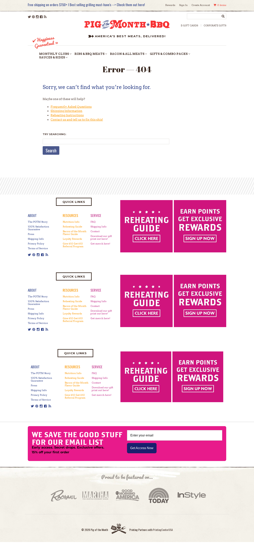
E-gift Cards (189, 25)
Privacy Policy (36, 243)
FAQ (92, 221)
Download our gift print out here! (101, 237)
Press (31, 234)
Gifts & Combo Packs (169, 54)
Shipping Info (36, 238)
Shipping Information (66, 111)
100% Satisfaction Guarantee (38, 228)
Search (51, 150)
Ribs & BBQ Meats (89, 54)
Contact (95, 231)
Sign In (183, 5)
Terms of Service (38, 248)
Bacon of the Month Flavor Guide (74, 233)
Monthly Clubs (54, 54)
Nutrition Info (71, 221)
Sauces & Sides (52, 57)
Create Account (200, 5)
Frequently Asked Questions (71, 107)
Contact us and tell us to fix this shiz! (77, 119)
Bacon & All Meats (127, 54)
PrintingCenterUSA (163, 530)
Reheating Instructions (67, 115)
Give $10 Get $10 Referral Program (73, 245)
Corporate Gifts (215, 25)
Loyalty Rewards (72, 238)
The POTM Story (38, 221)
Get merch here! (100, 243)
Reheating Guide (72, 226)
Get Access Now (141, 448)
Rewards (170, 5)
